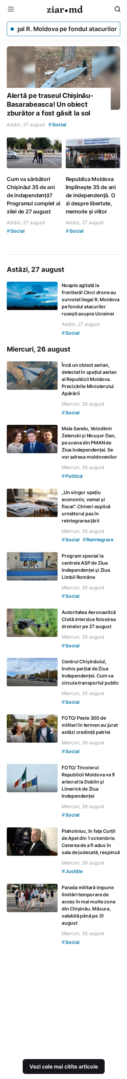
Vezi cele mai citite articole (63, 1066)
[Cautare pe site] (117, 9)
